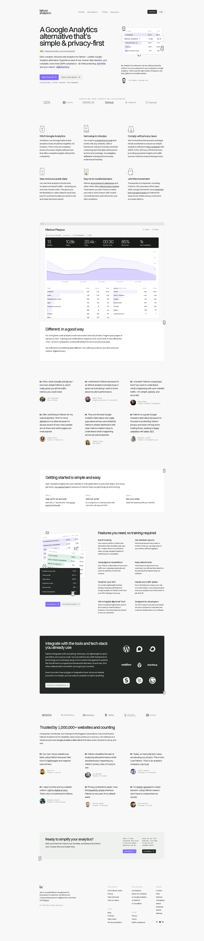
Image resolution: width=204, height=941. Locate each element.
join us (46, 900)
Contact (159, 891)
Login (161, 12)
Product (81, 12)
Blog (109, 913)
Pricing (104, 12)
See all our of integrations (56, 685)
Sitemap (159, 913)
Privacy (134, 916)
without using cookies (109, 186)
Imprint (158, 910)
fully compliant (153, 147)
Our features (51, 604)
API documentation (115, 922)
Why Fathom (92, 12)
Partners (159, 897)
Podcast (111, 916)
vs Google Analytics (139, 897)
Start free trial (48, 77)
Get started (128, 851)
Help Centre (112, 919)
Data (158, 894)
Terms (134, 919)
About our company (139, 894)
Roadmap (159, 907)
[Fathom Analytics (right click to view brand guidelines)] (45, 12)
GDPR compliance (138, 922)
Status (158, 904)
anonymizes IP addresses (102, 183)
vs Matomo (136, 900)
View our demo (113, 900)
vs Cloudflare (137, 904)
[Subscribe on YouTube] (160, 922)
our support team (62, 487)
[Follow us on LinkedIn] (163, 922)
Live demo (147, 851)
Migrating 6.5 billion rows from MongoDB (60, 51)
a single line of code (104, 140)
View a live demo (69, 77)
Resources (114, 12)
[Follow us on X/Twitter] (157, 922)
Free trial (152, 12)
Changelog (160, 900)
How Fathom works (69, 604)
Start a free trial (113, 897)
